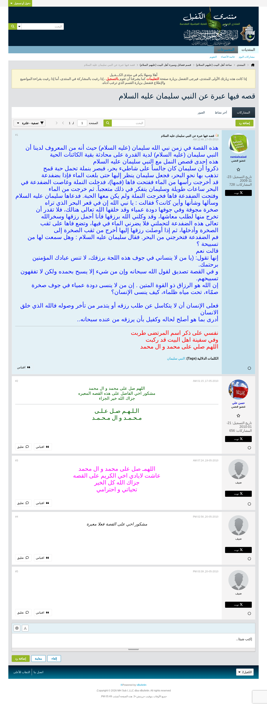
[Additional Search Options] (19, 26)
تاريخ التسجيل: (242, 177)
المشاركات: (244, 184)
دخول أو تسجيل (22, 3)
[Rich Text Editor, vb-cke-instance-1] (133, 640)
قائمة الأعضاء (228, 56)
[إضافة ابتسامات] (17, 628)
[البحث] (12, 26)
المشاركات (243, 112)
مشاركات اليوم (246, 56)
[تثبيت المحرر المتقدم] (25, 628)
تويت (236, 192)
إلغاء (54, 658)
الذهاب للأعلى (21, 672)
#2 (16, 381)
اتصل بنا (38, 672)
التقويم (213, 56)
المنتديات (248, 50)
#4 (16, 516)
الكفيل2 (247, 672)
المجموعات (226, 50)
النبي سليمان (176, 358)
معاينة (38, 658)
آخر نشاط (221, 112)
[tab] (243, 112)
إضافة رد (20, 658)
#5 (16, 571)
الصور (201, 112)
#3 (16, 460)
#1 (16, 134)
